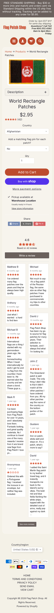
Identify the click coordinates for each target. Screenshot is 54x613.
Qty (27, 155)
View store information (22, 208)
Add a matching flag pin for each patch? (27, 141)
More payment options (27, 188)
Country (27, 125)
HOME (27, 575)
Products (20, 51)
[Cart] (31, 41)
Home (8, 51)
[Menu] (14, 41)
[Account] (22, 41)
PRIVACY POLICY (27, 582)
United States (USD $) (25, 549)
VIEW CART (27, 589)
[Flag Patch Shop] (14, 27)
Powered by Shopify (27, 606)
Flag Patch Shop (35, 598)
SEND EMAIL (27, 586)
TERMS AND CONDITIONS (27, 578)
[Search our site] (40, 41)
